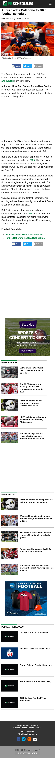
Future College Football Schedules (36, 665)
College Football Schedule (27, 725)
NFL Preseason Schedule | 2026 (35, 649)
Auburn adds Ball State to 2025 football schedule (23, 11)
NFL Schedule (27, 732)
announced (7, 81)
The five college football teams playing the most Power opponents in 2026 (32, 436)
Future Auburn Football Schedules (24, 234)
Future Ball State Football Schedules (25, 238)
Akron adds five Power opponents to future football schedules (30, 403)
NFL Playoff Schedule (27, 734)
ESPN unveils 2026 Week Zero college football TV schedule (31, 370)
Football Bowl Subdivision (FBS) (35, 681)
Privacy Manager (27, 753)
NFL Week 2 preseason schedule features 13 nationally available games (35, 535)
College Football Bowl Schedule (27, 728)
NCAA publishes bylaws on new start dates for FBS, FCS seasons (33, 419)
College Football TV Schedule (34, 632)
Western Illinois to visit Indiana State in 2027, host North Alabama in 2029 (36, 518)
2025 (32, 160)
